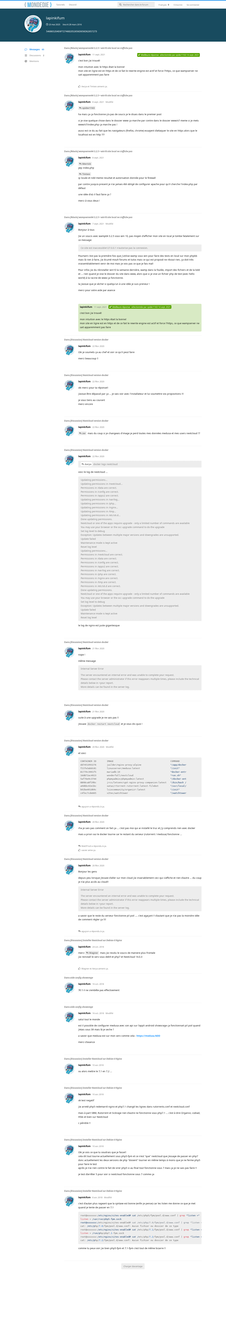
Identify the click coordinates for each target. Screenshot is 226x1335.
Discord (72, 4)
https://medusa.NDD (148, 1035)
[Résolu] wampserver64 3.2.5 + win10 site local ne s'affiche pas (101, 48)
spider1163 (88, 108)
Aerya (88, 464)
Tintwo (86, 174)
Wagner (93, 952)
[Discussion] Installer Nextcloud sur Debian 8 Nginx (96, 940)
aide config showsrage (81, 977)
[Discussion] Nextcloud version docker (89, 339)
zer (84, 433)
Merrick (86, 163)
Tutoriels (60, 4)
